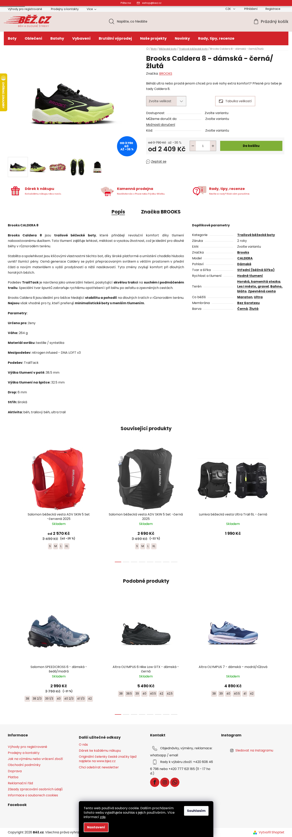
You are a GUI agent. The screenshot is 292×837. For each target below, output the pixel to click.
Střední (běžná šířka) (256, 270)
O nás (83, 744)
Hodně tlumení (250, 275)
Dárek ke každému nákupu (100, 750)
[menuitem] (12, 38)
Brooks (243, 252)
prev (11, 504)
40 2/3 (68, 699)
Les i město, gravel (253, 286)
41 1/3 (80, 699)
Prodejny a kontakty (65, 9)
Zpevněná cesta (262, 291)
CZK (228, 9)
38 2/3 (37, 699)
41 (244, 694)
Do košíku (251, 145)
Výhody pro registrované (25, 9)
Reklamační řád (20, 783)
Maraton (244, 297)
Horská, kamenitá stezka (258, 281)
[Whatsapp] (174, 782)
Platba (13, 777)
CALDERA (245, 258)
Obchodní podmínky (24, 765)
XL (66, 546)
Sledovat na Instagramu (254, 750)
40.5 (153, 694)
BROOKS (165, 73)
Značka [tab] (161, 211)
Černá (242, 308)
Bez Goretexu (248, 303)
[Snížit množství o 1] (193, 146)
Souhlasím (196, 810)
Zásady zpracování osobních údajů (35, 789)
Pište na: (126, 3)
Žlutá (253, 308)
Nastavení (96, 827)
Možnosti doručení (160, 124)
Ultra (258, 297)
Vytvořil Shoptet (271, 832)
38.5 (129, 694)
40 (59, 699)
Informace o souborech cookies (33, 795)
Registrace (273, 9)
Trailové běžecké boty (256, 235)
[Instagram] (164, 782)
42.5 (170, 694)
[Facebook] (154, 782)
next (281, 504)
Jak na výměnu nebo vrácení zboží (35, 759)
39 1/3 (49, 699)
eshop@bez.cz (151, 3)
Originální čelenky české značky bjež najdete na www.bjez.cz (108, 759)
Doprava (15, 771)
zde (103, 817)
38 (27, 699)
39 (137, 694)
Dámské (244, 264)
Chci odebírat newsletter (99, 767)
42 (90, 699)
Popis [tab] (118, 211)
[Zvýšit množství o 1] (213, 146)
